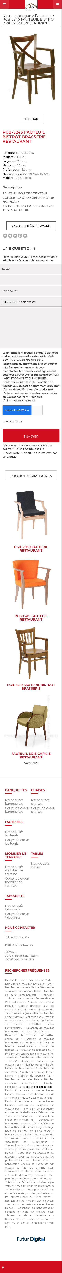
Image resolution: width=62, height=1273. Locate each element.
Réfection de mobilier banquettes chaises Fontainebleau (29, 1024)
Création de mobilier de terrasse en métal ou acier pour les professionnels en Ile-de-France (29, 1175)
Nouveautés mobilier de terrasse (14, 870)
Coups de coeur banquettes (17, 809)
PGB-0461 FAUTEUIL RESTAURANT (31, 617)
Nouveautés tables (40, 865)
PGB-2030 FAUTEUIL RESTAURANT (31, 549)
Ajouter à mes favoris (33, 226)
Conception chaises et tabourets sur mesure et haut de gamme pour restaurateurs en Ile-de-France (29, 1167)
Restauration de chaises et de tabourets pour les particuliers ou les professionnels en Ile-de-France (29, 1156)
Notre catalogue (17, 15)
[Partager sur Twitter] (10, 236)
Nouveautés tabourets (14, 907)
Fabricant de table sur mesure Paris (31, 1097)
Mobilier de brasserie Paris (21, 987)
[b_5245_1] (31, 69)
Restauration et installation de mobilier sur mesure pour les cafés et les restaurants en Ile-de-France (29, 1138)
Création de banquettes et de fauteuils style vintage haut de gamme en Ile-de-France (29, 1127)
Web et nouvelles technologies (31, 1248)
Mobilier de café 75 (26, 1068)
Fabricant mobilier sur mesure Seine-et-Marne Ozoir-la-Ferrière (29, 998)
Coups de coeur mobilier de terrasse (17, 881)
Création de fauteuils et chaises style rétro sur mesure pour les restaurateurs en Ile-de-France (29, 1186)
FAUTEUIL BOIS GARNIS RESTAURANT (31, 755)
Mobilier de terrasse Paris (36, 1049)
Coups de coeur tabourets (17, 915)
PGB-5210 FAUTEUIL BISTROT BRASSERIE (31, 686)
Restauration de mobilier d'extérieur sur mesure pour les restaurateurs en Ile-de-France (29, 1204)
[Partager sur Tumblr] (15, 236)
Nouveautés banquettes (14, 801)
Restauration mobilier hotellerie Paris (28, 983)
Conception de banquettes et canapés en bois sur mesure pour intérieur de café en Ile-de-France (29, 1211)
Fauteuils (43, 15)
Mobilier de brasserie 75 (34, 1075)
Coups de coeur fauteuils (17, 841)
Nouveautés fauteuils (14, 833)
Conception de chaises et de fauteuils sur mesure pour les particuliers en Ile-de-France (29, 1149)
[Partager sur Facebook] (5, 236)
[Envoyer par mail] (25, 236)
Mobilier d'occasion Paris (37, 1086)
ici (33, 400)
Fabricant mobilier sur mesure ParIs (28, 980)
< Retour (31, 118)
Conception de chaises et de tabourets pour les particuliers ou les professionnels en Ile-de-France (29, 1193)
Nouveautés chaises (40, 801)
